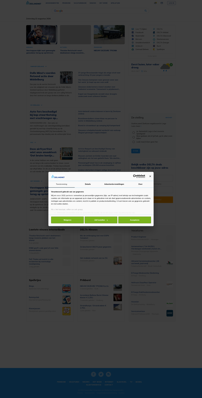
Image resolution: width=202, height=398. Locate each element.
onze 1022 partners (65, 195)
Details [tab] (88, 184)
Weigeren (67, 220)
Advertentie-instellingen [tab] (114, 184)
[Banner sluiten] (150, 176)
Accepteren (134, 220)
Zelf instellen (99, 220)
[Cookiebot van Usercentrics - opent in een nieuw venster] (135, 176)
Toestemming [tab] (61, 184)
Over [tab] (140, 184)
